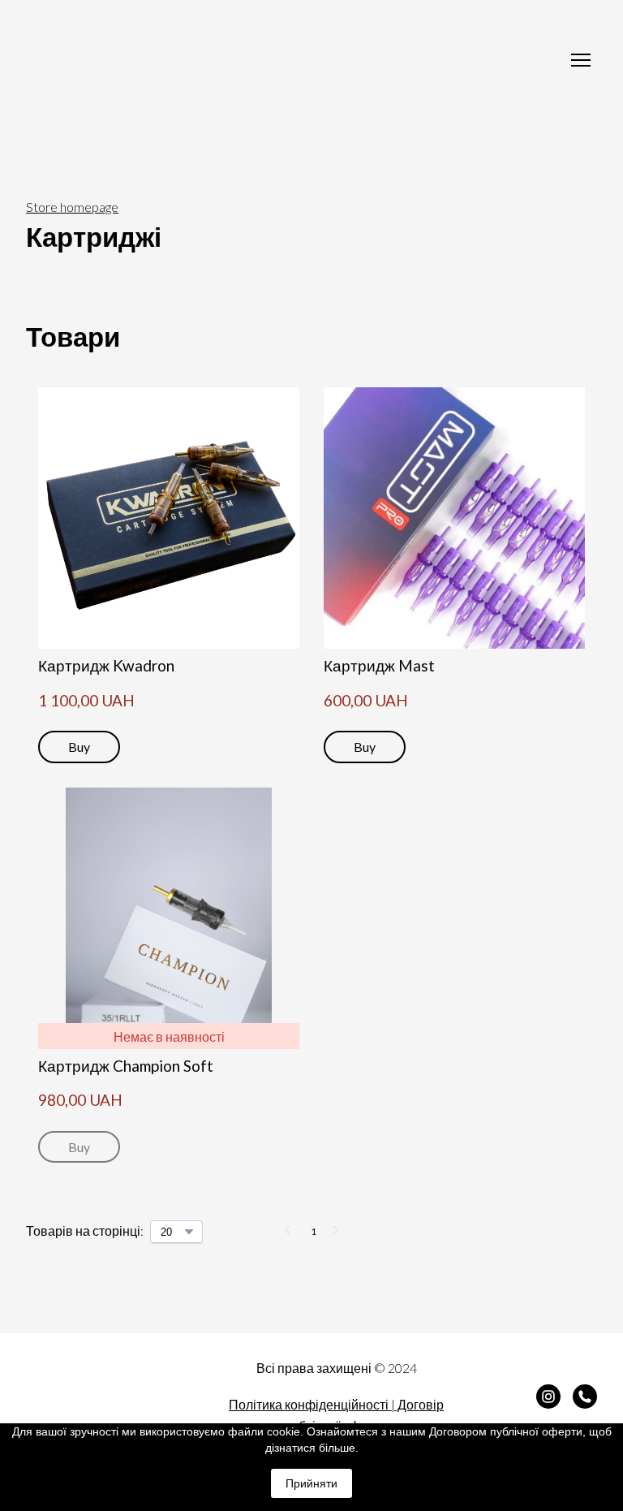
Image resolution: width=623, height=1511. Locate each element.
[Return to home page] (295, 59)
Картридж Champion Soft (125, 1065)
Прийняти (311, 1483)
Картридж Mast (379, 665)
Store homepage (72, 206)
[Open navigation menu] (581, 60)
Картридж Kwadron (106, 665)
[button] (79, 746)
